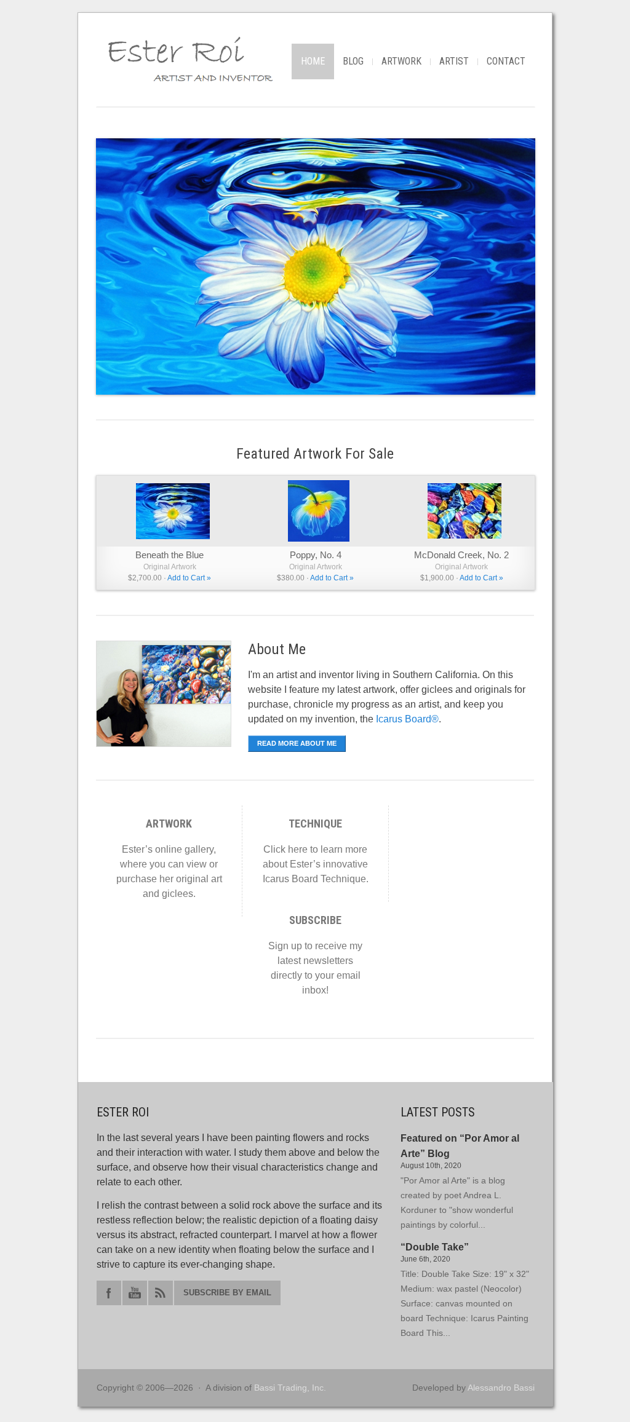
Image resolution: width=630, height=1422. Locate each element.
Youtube (134, 1293)
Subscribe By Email (227, 1292)
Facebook (109, 1293)
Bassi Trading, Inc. (290, 1387)
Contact (506, 61)
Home (313, 61)
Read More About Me (297, 743)
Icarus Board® (407, 719)
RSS (160, 1293)
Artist (454, 61)
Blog (353, 61)
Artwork (401, 61)
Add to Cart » (189, 578)
